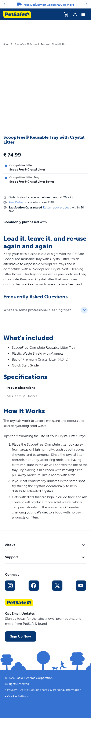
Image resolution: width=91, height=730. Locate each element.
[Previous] (4, 4)
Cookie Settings (18, 696)
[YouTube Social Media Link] (81, 585)
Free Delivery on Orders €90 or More (48, 5)
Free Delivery (17, 202)
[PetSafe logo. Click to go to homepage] (17, 14)
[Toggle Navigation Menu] (83, 14)
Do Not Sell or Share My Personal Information (50, 690)
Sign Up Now (20, 636)
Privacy (12, 690)
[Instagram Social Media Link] (10, 585)
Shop (6, 44)
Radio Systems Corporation (33, 678)
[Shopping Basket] (66, 14)
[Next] (87, 4)
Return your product (57, 207)
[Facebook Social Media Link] (34, 585)
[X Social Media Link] (57, 585)
